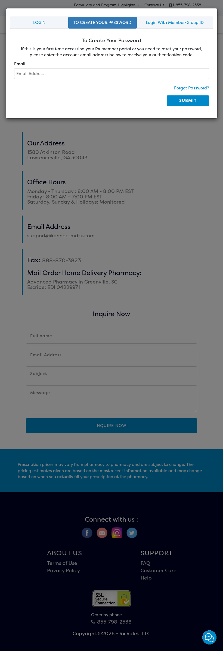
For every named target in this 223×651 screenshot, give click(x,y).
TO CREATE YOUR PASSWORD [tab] (102, 22)
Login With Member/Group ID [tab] (175, 22)
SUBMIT (188, 100)
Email (19, 64)
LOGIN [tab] (39, 22)
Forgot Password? (191, 88)
